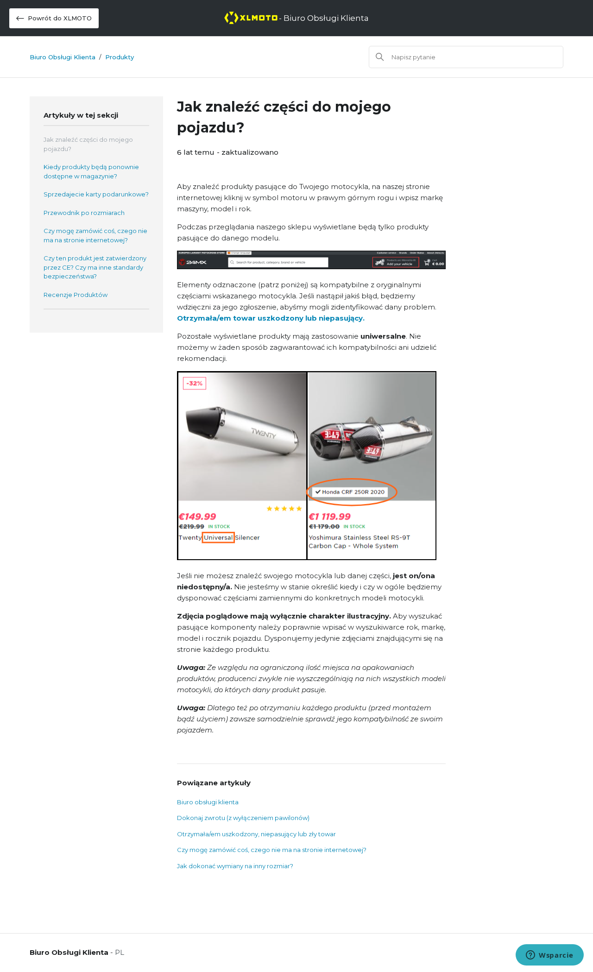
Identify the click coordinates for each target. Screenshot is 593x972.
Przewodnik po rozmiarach (84, 212)
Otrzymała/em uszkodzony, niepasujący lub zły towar (256, 834)
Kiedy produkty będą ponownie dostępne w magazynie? (91, 171)
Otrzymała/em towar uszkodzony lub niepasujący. (271, 318)
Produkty (119, 57)
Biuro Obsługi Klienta (62, 57)
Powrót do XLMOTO (60, 18)
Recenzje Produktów (75, 294)
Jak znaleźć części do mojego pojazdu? (88, 144)
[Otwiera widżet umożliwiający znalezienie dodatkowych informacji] (550, 955)
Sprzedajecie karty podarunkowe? (96, 194)
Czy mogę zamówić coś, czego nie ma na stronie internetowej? (95, 235)
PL (119, 952)
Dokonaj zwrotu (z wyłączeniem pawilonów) (243, 817)
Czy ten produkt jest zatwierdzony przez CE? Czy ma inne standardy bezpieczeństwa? (95, 267)
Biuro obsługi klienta (208, 802)
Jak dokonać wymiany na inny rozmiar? (235, 866)
